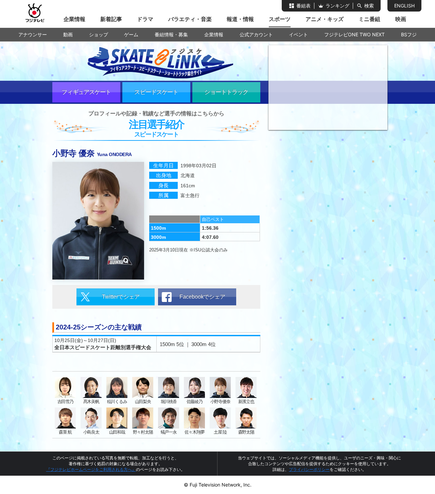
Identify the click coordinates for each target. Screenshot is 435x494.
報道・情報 (240, 19)
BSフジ (409, 34)
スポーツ (280, 19)
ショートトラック (226, 92)
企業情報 (74, 19)
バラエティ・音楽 (190, 19)
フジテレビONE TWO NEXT (354, 34)
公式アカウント (256, 34)
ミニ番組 (369, 19)
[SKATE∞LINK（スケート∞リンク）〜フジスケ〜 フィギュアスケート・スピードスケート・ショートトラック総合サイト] (156, 61)
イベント (298, 34)
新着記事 (111, 19)
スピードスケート (156, 92)
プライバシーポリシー (309, 469)
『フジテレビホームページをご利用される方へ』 (91, 469)
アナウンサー (32, 34)
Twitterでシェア (121, 297)
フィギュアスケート (86, 92)
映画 (400, 19)
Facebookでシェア (202, 297)
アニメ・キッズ (325, 19)
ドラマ (145, 19)
